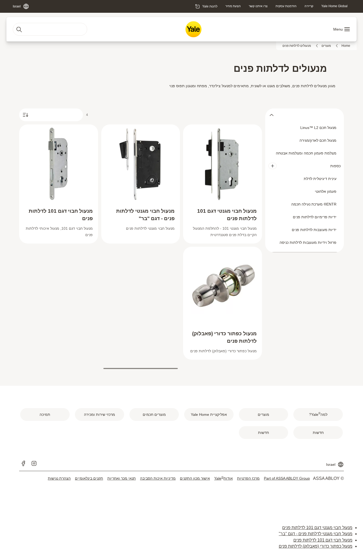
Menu (338, 29)
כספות (335, 166)
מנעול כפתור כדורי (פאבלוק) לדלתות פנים (315, 546)
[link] (334, 6)
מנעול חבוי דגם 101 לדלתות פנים (322, 540)
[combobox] (50, 29)
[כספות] (272, 166)
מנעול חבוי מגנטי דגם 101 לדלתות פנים (317, 527)
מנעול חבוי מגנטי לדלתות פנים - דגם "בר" (315, 533)
